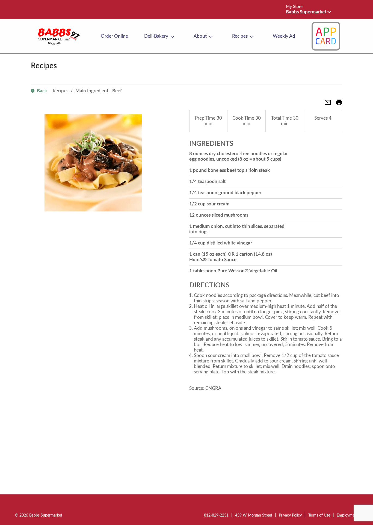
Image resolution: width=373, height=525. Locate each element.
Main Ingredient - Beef (98, 91)
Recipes (60, 91)
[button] (308, 12)
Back (41, 91)
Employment (347, 515)
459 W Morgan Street (253, 515)
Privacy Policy (290, 515)
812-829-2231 (216, 515)
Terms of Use (319, 515)
